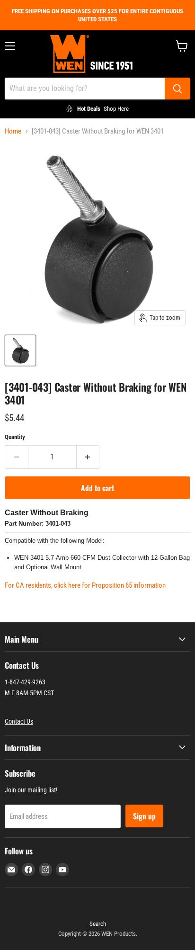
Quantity (15, 436)
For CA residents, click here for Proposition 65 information (85, 585)
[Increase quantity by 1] (88, 457)
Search (97, 923)
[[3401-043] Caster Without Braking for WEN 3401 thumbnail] (20, 350)
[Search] (177, 88)
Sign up (144, 816)
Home (13, 131)
